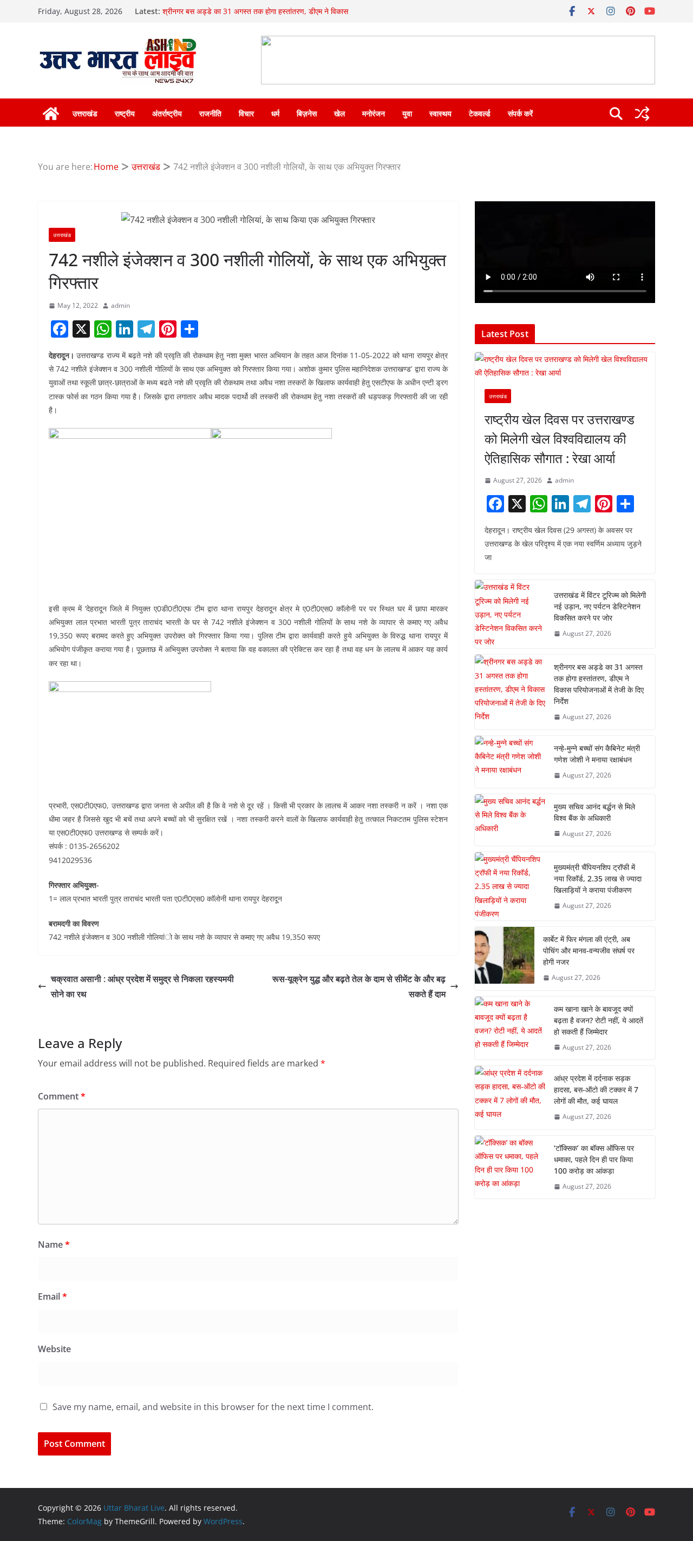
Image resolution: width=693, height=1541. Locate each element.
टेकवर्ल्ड (480, 113)
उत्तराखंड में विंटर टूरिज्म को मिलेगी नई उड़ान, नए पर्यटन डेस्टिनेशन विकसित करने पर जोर (600, 606)
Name (54, 1244)
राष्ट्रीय (125, 113)
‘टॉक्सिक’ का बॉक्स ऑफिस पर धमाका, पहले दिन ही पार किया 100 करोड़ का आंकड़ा (594, 1159)
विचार (246, 113)
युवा (407, 113)
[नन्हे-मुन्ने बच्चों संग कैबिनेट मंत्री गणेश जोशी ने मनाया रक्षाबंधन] (510, 762)
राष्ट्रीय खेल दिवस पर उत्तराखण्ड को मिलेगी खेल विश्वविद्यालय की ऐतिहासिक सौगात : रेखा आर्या (560, 438)
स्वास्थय (440, 113)
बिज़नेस (307, 113)
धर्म (275, 113)
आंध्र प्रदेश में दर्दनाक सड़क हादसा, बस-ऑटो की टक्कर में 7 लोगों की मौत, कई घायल (596, 1089)
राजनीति (210, 113)
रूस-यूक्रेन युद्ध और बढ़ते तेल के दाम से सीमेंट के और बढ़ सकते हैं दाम (359, 986)
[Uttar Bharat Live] (51, 114)
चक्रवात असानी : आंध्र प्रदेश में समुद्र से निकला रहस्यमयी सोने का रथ (142, 986)
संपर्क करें (520, 113)
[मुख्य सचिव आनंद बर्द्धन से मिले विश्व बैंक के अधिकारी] (510, 820)
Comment (62, 1096)
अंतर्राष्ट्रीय (167, 113)
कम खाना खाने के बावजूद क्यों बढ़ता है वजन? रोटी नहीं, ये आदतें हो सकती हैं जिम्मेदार (598, 1020)
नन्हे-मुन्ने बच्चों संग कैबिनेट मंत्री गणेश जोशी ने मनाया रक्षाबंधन (597, 754)
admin (120, 305)
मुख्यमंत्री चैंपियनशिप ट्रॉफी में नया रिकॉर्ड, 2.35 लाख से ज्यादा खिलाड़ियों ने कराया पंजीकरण (598, 878)
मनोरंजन (373, 113)
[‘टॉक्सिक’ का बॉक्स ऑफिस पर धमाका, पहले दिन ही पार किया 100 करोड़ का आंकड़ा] (510, 1167)
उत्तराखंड (85, 113)
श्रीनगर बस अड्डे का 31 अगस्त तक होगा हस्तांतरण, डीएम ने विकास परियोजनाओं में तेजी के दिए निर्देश (599, 684)
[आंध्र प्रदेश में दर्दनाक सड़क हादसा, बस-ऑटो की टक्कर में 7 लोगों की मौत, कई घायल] (510, 1097)
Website (54, 1349)
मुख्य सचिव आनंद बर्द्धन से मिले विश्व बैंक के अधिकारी (594, 812)
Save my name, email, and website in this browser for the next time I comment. (213, 1407)
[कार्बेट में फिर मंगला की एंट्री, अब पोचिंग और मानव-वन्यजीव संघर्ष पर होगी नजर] (504, 958)
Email (52, 1296)
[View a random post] (642, 114)
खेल (339, 113)
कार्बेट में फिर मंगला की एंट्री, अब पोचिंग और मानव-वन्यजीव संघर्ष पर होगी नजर (589, 950)
